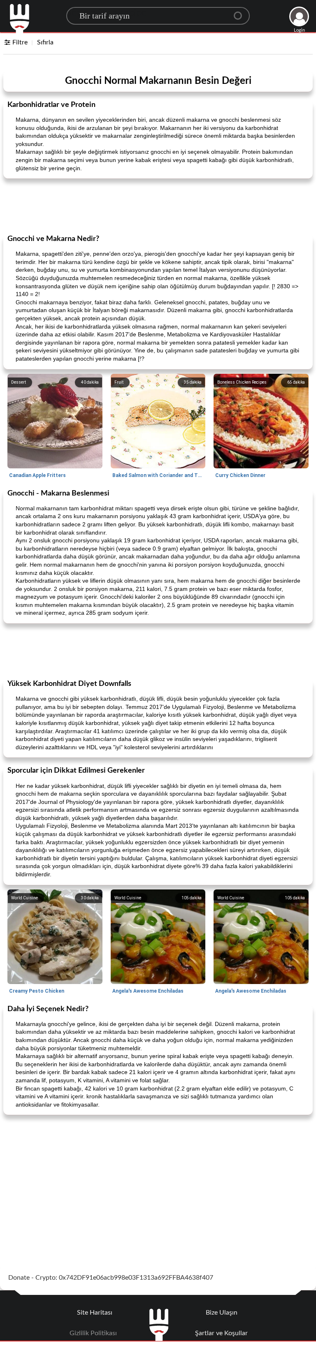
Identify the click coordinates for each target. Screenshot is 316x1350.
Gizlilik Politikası (93, 1333)
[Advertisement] (158, 205)
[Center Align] (241, 12)
